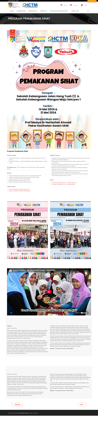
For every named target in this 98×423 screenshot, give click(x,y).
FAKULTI (76, 5)
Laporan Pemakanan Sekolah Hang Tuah (19, 189)
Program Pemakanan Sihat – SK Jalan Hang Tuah (64, 182)
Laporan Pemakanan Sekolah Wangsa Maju (19, 190)
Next (81, 404)
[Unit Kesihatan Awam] (22, 5)
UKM (85, 5)
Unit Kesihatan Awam (22, 413)
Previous (17, 404)
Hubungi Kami (75, 11)
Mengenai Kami (21, 11)
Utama (12, 11)
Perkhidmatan (33, 11)
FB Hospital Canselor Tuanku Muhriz (64, 348)
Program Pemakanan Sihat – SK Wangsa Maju (63, 184)
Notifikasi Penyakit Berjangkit (59, 11)
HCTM (65, 5)
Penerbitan (43, 11)
